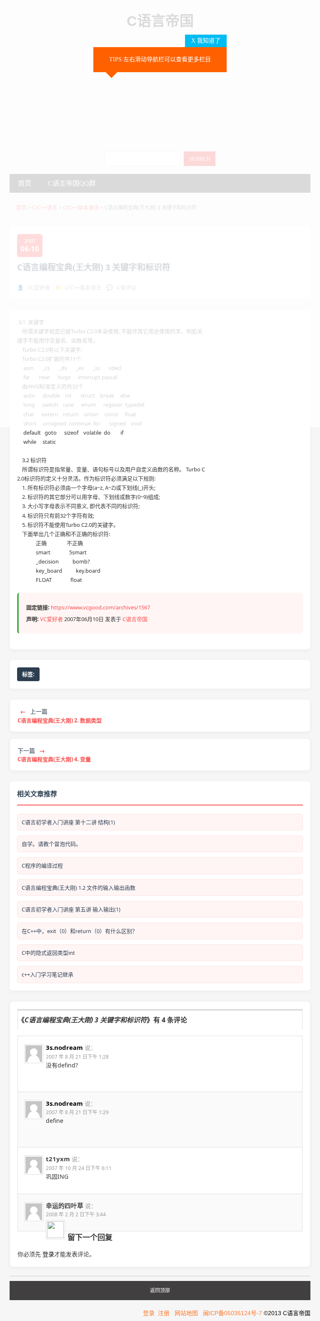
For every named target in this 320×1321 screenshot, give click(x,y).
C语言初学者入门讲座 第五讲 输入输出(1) (71, 909)
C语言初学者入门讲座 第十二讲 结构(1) (68, 822)
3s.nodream (64, 1047)
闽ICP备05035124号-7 (232, 1313)
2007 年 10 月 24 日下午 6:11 (79, 1168)
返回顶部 (160, 1290)
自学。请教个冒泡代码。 (51, 844)
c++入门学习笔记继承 (47, 974)
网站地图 (186, 1313)
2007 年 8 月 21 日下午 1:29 (77, 1112)
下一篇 (54, 755)
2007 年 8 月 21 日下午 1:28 (77, 1056)
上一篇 (60, 715)
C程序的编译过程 (42, 865)
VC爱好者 (51, 619)
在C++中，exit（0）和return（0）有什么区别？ (80, 931)
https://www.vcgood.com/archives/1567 (100, 607)
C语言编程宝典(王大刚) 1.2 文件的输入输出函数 (78, 887)
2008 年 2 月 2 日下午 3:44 (76, 1214)
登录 (48, 1254)
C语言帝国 (135, 619)
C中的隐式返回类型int (48, 952)
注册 (164, 1313)
